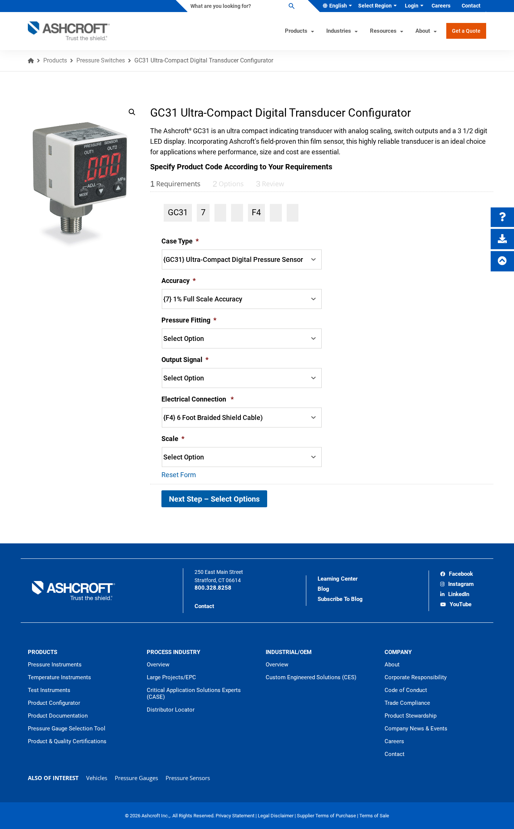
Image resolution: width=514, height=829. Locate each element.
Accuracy (178, 280)
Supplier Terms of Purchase (327, 815)
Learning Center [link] (337, 578)
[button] (132, 112)
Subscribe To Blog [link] (340, 599)
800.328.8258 (213, 587)
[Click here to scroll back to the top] (502, 261)
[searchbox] (241, 6)
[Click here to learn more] (502, 217)
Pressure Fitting (188, 320)
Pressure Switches (100, 60)
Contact (204, 606)
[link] (456, 574)
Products (55, 60)
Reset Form (178, 475)
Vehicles (96, 778)
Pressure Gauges (136, 778)
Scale (172, 439)
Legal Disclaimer (276, 815)
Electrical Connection (197, 399)
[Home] (31, 60)
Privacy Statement (235, 815)
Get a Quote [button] (466, 31)
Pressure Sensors (188, 778)
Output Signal (184, 360)
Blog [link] (323, 589)
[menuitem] (336, 6)
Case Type (180, 241)
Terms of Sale (374, 815)
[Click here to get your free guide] (502, 239)
